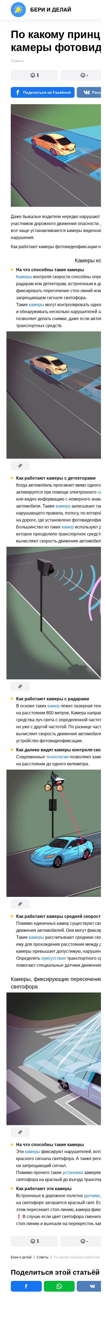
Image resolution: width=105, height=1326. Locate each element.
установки (73, 1172)
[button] (34, 75)
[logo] (41, 9)
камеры (36, 304)
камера (63, 506)
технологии (57, 757)
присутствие (53, 958)
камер (68, 527)
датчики (92, 1195)
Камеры (24, 276)
